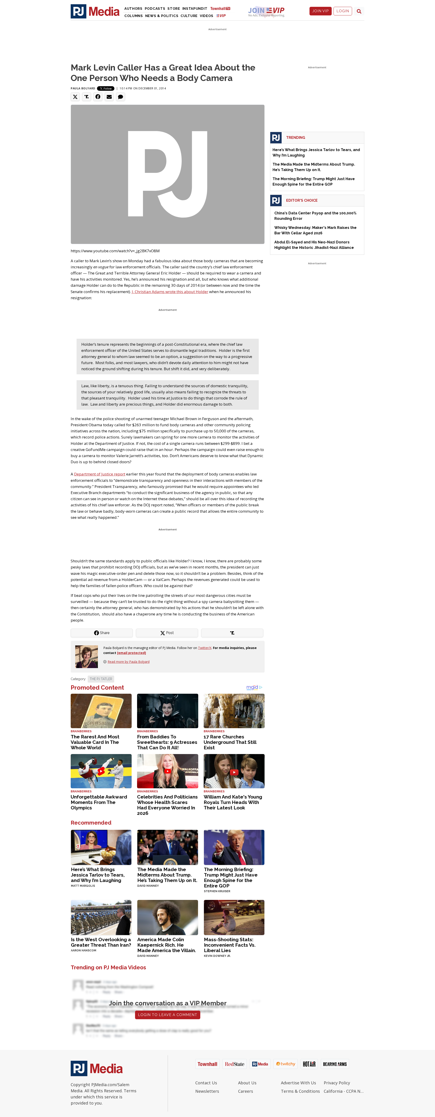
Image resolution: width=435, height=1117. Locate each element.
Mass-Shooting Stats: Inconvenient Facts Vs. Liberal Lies (230, 945)
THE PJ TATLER (101, 679)
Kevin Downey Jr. (217, 956)
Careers (245, 1091)
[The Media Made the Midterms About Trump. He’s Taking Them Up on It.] (167, 847)
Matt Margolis (83, 885)
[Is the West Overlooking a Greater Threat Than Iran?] (101, 917)
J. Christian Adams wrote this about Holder (170, 291)
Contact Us (206, 1082)
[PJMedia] (95, 11)
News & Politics (162, 16)
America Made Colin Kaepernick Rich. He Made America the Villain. (166, 945)
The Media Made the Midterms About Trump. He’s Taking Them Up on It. (167, 875)
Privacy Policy (337, 1082)
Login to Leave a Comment (167, 1015)
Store (173, 9)
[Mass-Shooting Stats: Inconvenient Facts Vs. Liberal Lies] (234, 917)
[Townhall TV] (222, 8)
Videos (206, 16)
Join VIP (320, 11)
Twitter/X (204, 648)
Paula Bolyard (83, 88)
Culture (189, 16)
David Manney (148, 885)
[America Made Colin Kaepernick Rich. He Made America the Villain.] (167, 917)
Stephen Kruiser (217, 891)
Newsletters (207, 1091)
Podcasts (155, 9)
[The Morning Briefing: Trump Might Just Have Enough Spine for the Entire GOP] (234, 847)
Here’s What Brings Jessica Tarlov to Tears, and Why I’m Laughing (98, 875)
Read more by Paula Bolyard (129, 661)
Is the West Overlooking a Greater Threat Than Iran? (101, 942)
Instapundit (195, 9)
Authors (133, 9)
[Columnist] (88, 656)
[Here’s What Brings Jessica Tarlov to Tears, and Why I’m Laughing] (101, 847)
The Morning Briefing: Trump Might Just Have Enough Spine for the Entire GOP (231, 878)
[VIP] (221, 15)
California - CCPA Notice (344, 1091)
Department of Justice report (99, 474)
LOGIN (342, 11)
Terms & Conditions (300, 1091)
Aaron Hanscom (83, 950)
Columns (133, 16)
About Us (247, 1082)
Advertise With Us (298, 1082)
